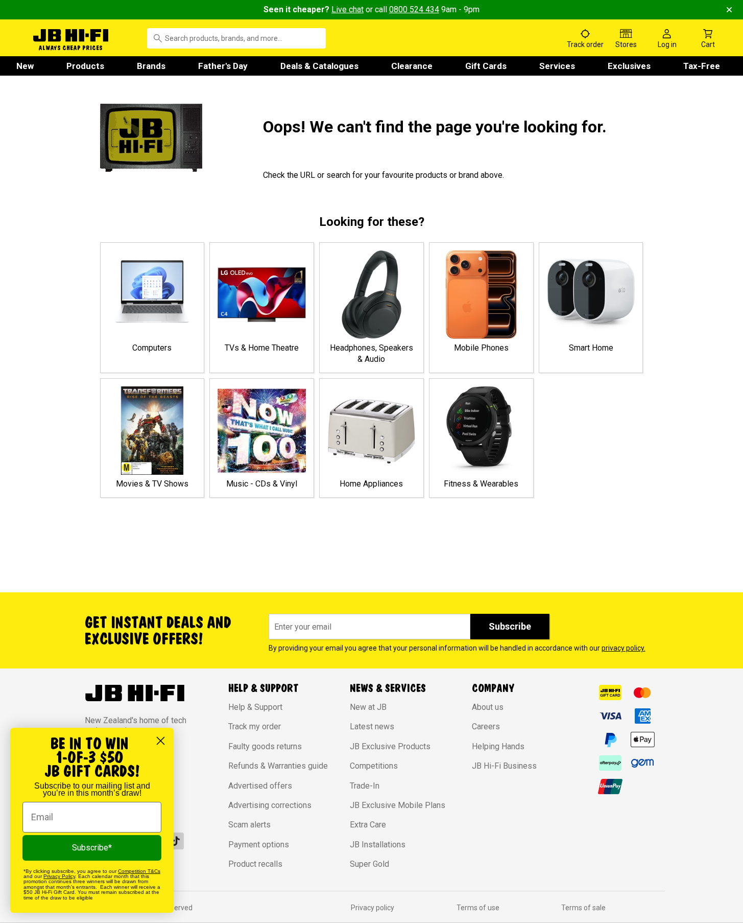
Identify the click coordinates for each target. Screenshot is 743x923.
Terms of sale (583, 908)
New (25, 66)
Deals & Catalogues (319, 66)
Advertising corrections (269, 805)
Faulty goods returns (265, 746)
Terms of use (478, 908)
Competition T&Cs (139, 871)
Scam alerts (249, 824)
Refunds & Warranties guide (278, 766)
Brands (151, 66)
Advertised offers (260, 786)
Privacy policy (372, 908)
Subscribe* (92, 847)
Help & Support (255, 707)
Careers (486, 726)
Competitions (374, 766)
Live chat (347, 9)
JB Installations (377, 844)
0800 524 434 (414, 9)
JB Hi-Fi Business (504, 766)
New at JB (368, 707)
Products (85, 66)
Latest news (372, 726)
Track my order (254, 726)
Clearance (412, 66)
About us (488, 707)
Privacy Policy (59, 876)
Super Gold (369, 864)
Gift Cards (486, 66)
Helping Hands (498, 746)
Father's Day (223, 66)
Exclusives (629, 66)
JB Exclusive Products (390, 746)
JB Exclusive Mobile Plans (397, 805)
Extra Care (368, 824)
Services (557, 66)
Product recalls (255, 864)
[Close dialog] (161, 741)
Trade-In (364, 786)
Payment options (258, 844)
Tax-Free (701, 66)
